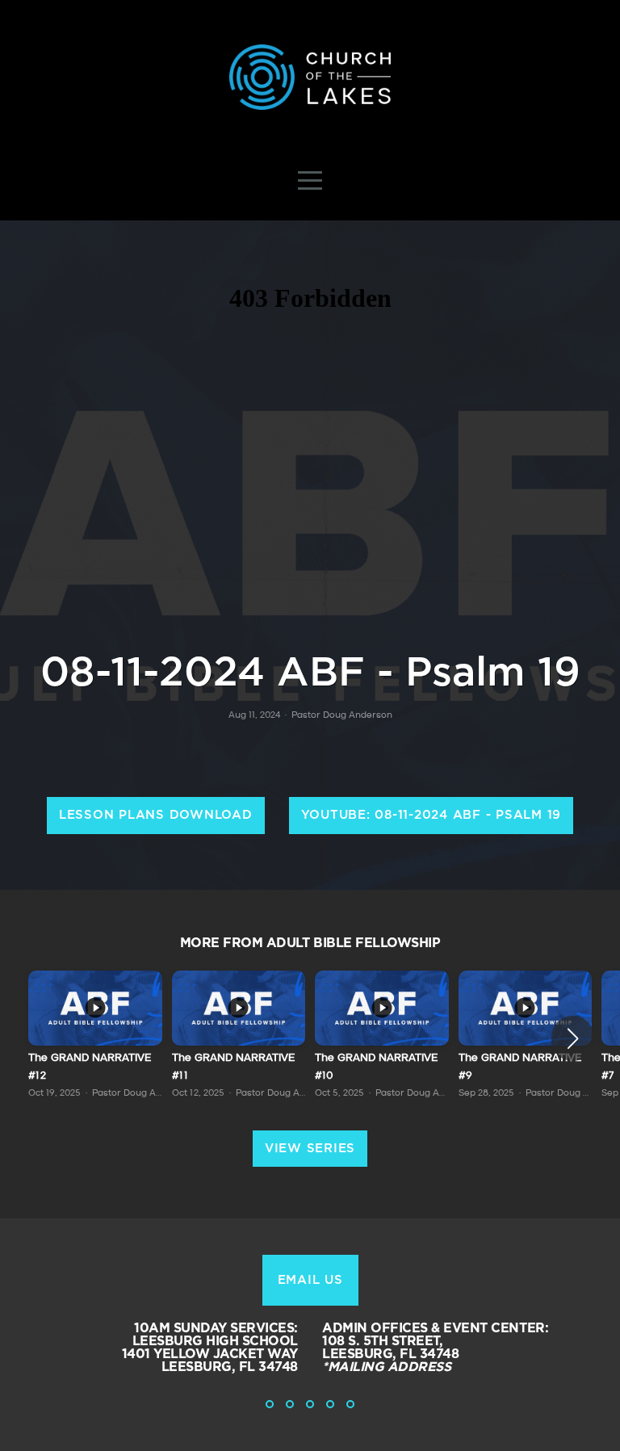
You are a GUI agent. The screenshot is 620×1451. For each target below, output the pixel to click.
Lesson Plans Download (156, 815)
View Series (310, 1149)
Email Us (310, 1280)
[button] (573, 1038)
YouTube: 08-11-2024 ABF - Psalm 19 (431, 815)
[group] (95, 1038)
